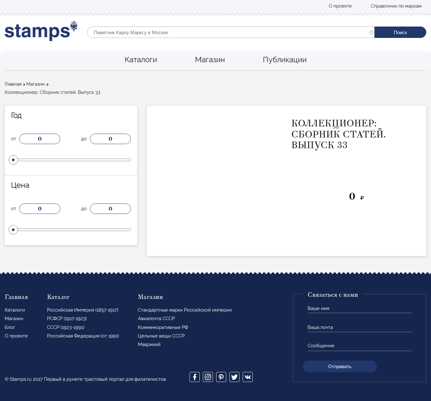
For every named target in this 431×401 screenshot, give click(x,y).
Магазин (210, 59)
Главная (13, 84)
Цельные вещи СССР (161, 336)
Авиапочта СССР (156, 318)
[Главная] (41, 32)
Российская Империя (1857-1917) (82, 310)
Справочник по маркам (396, 6)
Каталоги (141, 59)
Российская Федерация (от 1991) (83, 336)
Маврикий (149, 344)
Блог (10, 327)
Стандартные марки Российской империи (185, 310)
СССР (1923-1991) (65, 327)
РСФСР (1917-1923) (67, 318)
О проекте (340, 6)
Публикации (285, 59)
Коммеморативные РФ (163, 327)
